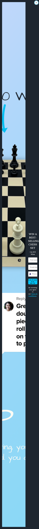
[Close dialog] (36, 2)
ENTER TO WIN (32, 281)
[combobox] (29, 274)
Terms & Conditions (32, 295)
